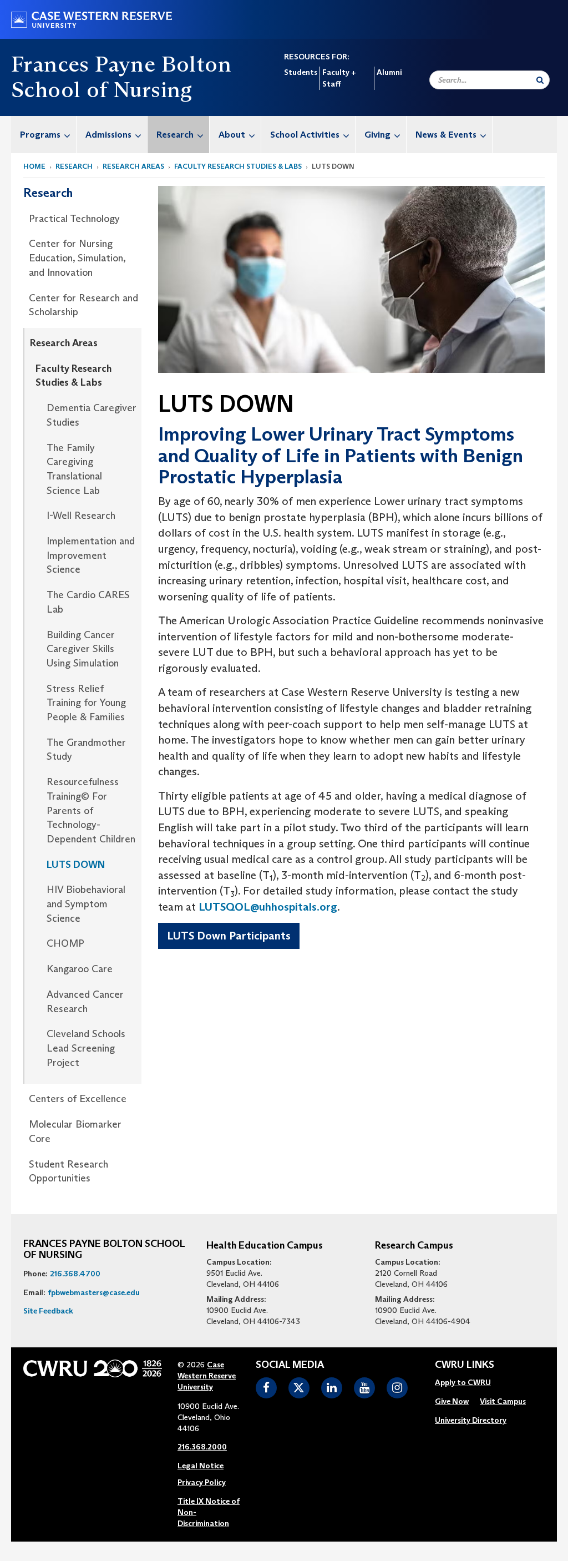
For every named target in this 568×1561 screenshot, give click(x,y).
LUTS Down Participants (229, 935)
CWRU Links (464, 1365)
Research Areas (133, 166)
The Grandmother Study (86, 749)
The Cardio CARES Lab (88, 602)
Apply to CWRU (463, 1382)
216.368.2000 (202, 1447)
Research (175, 134)
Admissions (108, 134)
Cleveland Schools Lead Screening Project (86, 1048)
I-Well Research (81, 515)
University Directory (470, 1420)
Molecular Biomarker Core (75, 1131)
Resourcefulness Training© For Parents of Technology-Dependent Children (91, 810)
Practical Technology (74, 219)
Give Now (452, 1401)
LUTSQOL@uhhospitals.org (268, 906)
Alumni (389, 72)
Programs (40, 134)
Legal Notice (201, 1466)
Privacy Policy (202, 1482)
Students (300, 72)
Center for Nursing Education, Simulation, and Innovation (77, 258)
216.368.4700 (75, 1274)
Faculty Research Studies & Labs (238, 166)
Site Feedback (48, 1311)
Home (34, 166)
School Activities (304, 134)
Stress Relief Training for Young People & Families (86, 703)
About (232, 134)
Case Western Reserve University (207, 1376)
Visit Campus (503, 1401)
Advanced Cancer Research (85, 1001)
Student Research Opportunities (68, 1171)
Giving (377, 134)
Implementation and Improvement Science (91, 555)
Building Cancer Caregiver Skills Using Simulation (83, 649)
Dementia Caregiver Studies (91, 415)
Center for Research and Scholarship (83, 305)
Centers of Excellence (77, 1099)
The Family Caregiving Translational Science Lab (74, 469)
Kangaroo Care (80, 969)
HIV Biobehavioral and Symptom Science (86, 903)
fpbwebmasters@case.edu (94, 1292)
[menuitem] (44, 134)
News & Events (445, 134)
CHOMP (65, 943)
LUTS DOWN (76, 864)
